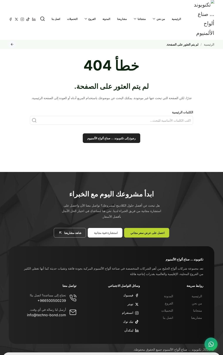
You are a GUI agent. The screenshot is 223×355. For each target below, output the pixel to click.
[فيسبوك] (10, 19)
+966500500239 (51, 300)
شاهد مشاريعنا (72, 232)
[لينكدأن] (34, 19)
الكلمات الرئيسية (182, 112)
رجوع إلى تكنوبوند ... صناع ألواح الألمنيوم (111, 138)
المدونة (106, 18)
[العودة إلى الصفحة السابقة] (12, 44)
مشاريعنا (122, 18)
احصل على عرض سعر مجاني (147, 232)
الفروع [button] (92, 18)
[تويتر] (16, 19)
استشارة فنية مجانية (106, 232)
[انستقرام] (22, 19)
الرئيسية (176, 18)
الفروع (169, 303)
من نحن (197, 303)
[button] (42, 19)
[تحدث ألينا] (211, 344)
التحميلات (72, 18)
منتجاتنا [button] (142, 18)
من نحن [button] (161, 18)
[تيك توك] (28, 19)
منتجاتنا (197, 310)
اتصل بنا (56, 18)
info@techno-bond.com (46, 315)
